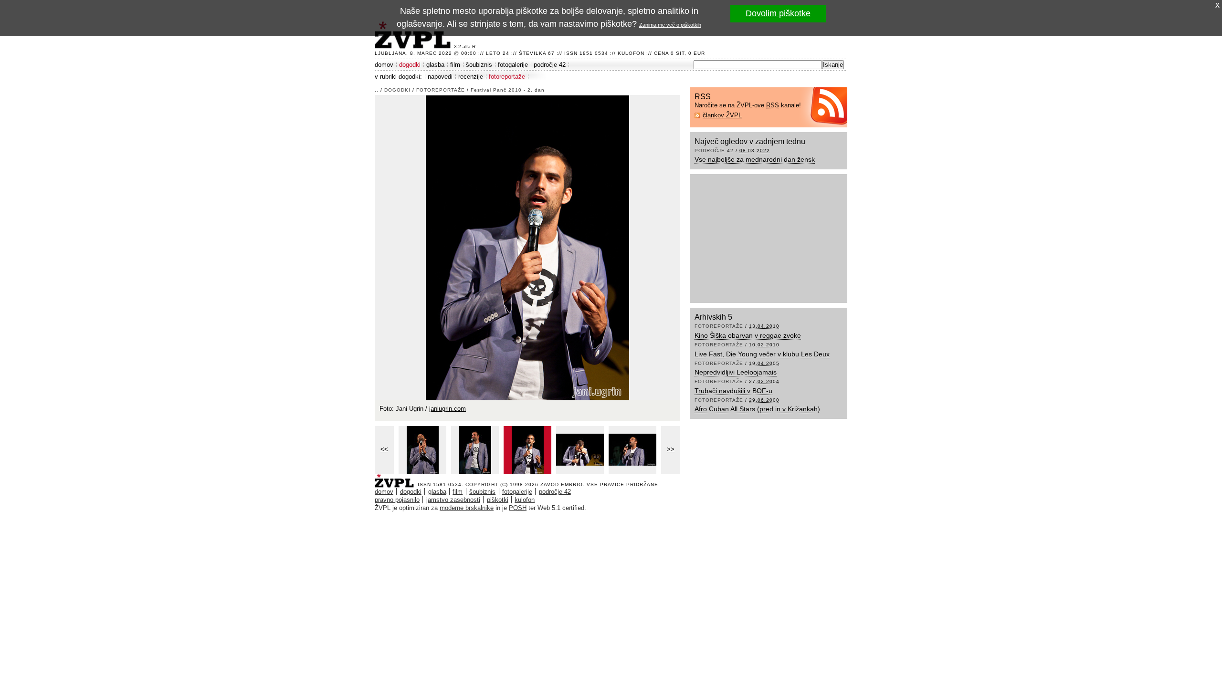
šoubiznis (479, 64)
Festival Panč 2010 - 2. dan (508, 90)
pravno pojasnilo (397, 499)
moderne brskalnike (467, 507)
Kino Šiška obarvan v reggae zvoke (748, 335)
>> (670, 449)
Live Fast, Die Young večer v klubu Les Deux (762, 354)
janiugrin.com (447, 408)
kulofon (525, 499)
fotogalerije (513, 64)
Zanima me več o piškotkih (670, 25)
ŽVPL (396, 478)
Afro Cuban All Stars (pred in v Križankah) (757, 409)
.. (377, 90)
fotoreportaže (507, 76)
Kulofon (631, 53)
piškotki (497, 499)
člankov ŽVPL (722, 115)
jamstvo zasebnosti (453, 499)
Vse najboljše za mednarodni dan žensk (755, 159)
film (455, 64)
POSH (518, 507)
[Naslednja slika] (527, 246)
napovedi (440, 76)
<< (384, 449)
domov (384, 64)
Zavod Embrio (561, 484)
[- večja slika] (422, 450)
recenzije (470, 76)
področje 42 (550, 64)
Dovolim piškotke (778, 13)
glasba (435, 64)
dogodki (410, 64)
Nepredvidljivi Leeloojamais (736, 372)
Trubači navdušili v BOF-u (733, 391)
